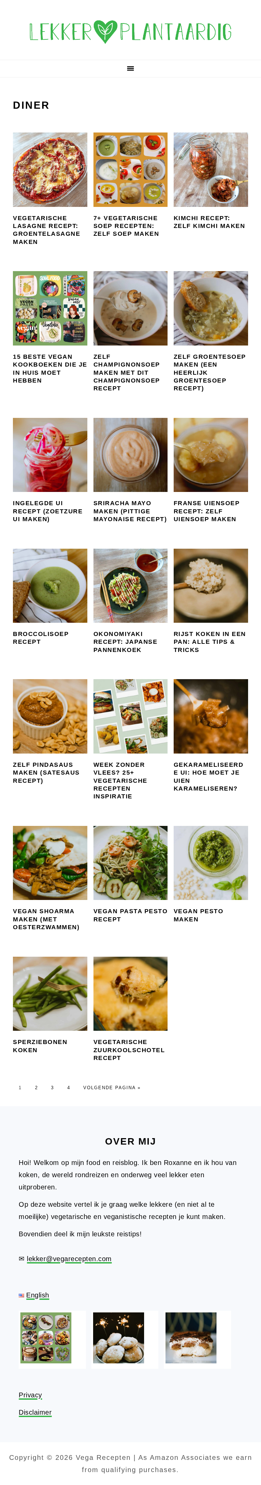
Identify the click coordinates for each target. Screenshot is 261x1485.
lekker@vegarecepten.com (69, 1258)
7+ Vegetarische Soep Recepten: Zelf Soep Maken (126, 226)
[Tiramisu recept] (191, 1361)
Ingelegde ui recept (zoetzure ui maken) (48, 511)
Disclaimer (35, 1412)
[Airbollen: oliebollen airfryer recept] (118, 1361)
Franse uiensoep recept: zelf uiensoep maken (207, 511)
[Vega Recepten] (130, 50)
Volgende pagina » (112, 1087)
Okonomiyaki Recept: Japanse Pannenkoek (125, 642)
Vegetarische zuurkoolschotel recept (129, 1050)
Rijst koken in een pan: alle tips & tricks (210, 642)
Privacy (30, 1395)
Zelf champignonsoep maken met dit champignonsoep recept (126, 372)
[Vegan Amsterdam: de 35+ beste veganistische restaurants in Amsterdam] (45, 1361)
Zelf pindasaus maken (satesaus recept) (46, 772)
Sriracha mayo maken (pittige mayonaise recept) (130, 511)
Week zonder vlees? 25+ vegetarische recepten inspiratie (120, 780)
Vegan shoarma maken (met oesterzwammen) (46, 919)
